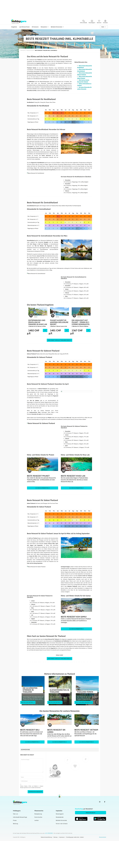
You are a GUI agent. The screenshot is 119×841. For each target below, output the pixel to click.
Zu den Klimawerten (42, 488)
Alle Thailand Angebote (83, 702)
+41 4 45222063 (49, 833)
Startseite (23, 50)
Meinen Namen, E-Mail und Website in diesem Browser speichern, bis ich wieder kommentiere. (31, 787)
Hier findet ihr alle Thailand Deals (59, 340)
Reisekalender (30, 50)
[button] (90, 812)
